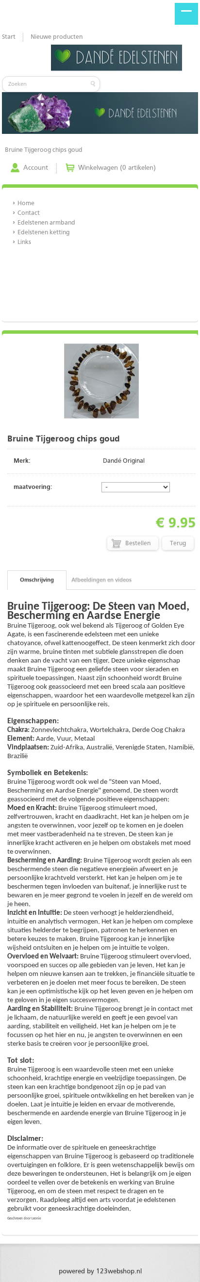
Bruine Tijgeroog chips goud (44, 150)
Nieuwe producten (57, 37)
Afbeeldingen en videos (101, 580)
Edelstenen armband (46, 223)
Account (35, 167)
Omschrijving (37, 580)
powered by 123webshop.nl (100, 1271)
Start (9, 37)
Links (24, 242)
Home (25, 203)
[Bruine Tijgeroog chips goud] (101, 420)
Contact (28, 213)
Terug (178, 543)
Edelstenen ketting (43, 232)
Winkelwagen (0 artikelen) (117, 167)
